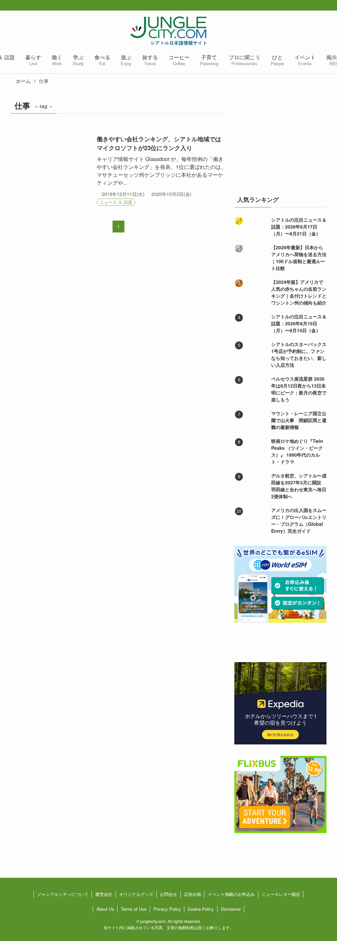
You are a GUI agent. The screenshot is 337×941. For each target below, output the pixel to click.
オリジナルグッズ (136, 894)
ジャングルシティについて (63, 894)
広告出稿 (192, 894)
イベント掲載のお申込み (231, 894)
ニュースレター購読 (281, 894)
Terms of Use (133, 909)
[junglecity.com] (168, 30)
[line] (331, 5)
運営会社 (103, 894)
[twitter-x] (310, 5)
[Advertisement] (280, 139)
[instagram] (321, 5)
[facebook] (300, 5)
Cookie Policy (201, 909)
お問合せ (168, 894)
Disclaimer (231, 909)
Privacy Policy (167, 909)
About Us (105, 909)
